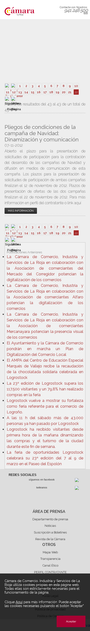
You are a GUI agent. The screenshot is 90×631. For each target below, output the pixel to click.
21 (70, 92)
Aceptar (71, 621)
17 (45, 92)
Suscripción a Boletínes (50, 532)
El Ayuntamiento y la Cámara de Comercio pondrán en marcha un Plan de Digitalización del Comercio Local (45, 349)
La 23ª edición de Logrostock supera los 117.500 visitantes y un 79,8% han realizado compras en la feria (45, 389)
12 (14, 92)
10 (76, 86)
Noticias (50, 525)
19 (57, 92)
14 (26, 92)
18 (51, 92)
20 (64, 92)
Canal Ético (50, 565)
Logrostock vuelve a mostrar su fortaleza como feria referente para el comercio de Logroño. (45, 406)
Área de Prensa (49, 511)
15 (32, 92)
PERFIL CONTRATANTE (50, 572)
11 (7, 92)
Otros (49, 544)
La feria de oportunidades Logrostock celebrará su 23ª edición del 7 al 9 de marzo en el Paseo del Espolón (45, 458)
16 (39, 92)
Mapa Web (50, 552)
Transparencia (50, 559)
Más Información (21, 210)
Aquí (19, 602)
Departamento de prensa (50, 519)
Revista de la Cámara (50, 539)
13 (20, 92)
